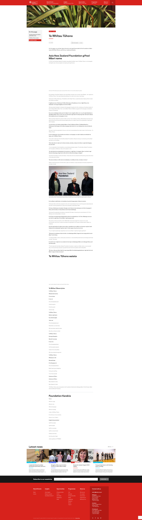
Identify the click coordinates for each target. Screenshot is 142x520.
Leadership (70, 499)
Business (70, 494)
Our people (82, 494)
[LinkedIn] (98, 518)
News (34, 492)
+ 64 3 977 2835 (95, 513)
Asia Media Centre (49, 495)
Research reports (48, 494)
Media (69, 497)
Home (50, 31)
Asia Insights (47, 492)
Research (70, 501)
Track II (69, 504)
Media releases (75, 42)
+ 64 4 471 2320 (95, 500)
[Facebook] (95, 518)
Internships (59, 495)
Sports (69, 503)
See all (110, 446)
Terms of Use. (77, 518)
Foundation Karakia (33, 40)
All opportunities (60, 492)
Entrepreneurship (71, 495)
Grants (58, 494)
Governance (82, 495)
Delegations (59, 497)
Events (34, 494)
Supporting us (83, 497)
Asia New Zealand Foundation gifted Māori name (34, 35)
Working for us (83, 499)
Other (58, 499)
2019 (81, 42)
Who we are (82, 492)
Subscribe (103, 479)
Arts (69, 492)
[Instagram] (100, 518)
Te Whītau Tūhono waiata (34, 38)
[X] (92, 518)
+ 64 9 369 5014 (95, 506)
